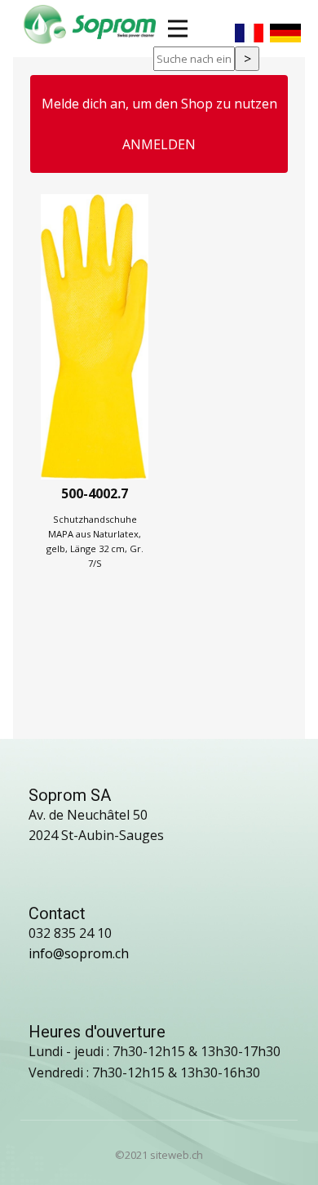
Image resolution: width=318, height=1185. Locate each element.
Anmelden (159, 144)
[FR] (249, 26)
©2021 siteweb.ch (159, 1154)
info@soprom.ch (79, 953)
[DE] (285, 26)
